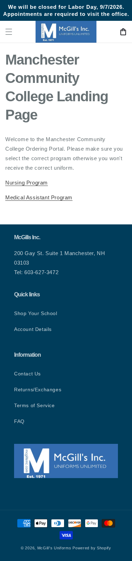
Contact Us (27, 373)
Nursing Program (26, 183)
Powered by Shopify (92, 548)
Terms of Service (34, 405)
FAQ (19, 421)
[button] (9, 32)
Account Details (33, 329)
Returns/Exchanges (37, 389)
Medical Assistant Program (39, 197)
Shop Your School (35, 313)
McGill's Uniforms (54, 548)
